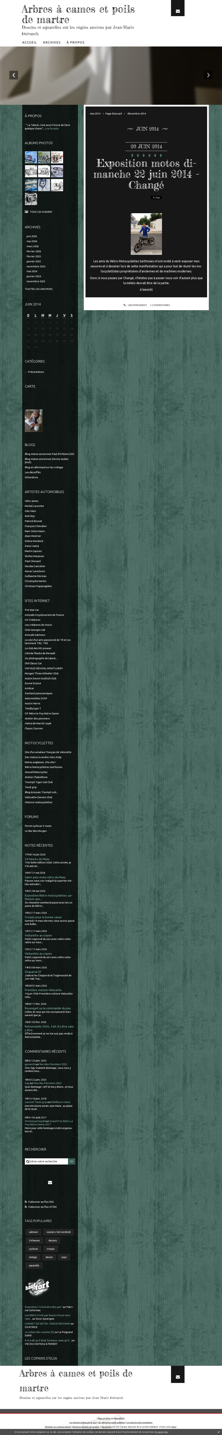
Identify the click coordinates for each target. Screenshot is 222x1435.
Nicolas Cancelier (35, 566)
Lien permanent (137, 305)
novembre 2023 (36, 281)
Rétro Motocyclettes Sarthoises (43, 767)
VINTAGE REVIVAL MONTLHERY (44, 668)
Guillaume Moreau (35, 576)
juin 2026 (32, 236)
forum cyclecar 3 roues (38, 825)
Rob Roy (30, 516)
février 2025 (34, 256)
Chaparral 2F (33, 971)
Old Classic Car (33, 663)
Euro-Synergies (45, 1318)
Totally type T (33, 708)
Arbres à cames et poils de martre (78, 14)
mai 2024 (32, 271)
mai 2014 (95, 113)
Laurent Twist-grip (36, 1102)
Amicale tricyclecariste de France (44, 614)
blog (174, 1427)
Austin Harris (32, 703)
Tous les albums (41, 211)
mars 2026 (33, 246)
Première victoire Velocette (43, 990)
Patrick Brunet (33, 521)
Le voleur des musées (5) (39, 1332)
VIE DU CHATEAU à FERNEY (41, 1343)
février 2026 (34, 251)
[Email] (178, 8)
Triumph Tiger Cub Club (39, 782)
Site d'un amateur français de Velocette (48, 752)
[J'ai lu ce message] (218, 1431)
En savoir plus (161, 1432)
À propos (76, 42)
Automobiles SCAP (36, 698)
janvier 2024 (34, 276)
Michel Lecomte (34, 505)
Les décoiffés (33, 472)
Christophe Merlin (35, 581)
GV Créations (32, 619)
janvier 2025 (34, 261)
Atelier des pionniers (37, 718)
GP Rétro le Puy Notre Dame (42, 713)
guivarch (30, 1064)
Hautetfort (119, 1418)
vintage (33, 1257)
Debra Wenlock (34, 541)
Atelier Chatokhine (36, 777)
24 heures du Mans (37, 859)
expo (64, 1257)
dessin (49, 1257)
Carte (30, 386)
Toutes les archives (39, 288)
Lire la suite (52, 128)
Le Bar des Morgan (36, 830)
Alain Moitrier (33, 535)
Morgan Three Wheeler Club (41, 673)
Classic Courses (34, 728)
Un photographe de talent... (41, 658)
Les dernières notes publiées (111, 1422)
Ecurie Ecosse (33, 683)
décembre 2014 (136, 113)
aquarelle (34, 1265)
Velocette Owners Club (38, 797)
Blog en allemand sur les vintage (44, 467)
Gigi (27, 1083)
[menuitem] (30, 42)
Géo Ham (30, 511)
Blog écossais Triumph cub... (41, 792)
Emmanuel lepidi (35, 1121)
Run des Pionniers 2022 (53, 1064)
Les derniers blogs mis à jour (83, 1422)
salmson (33, 1232)
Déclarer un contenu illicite (58, 1427)
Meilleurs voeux (61, 1102)
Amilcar (29, 688)
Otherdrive (31, 477)
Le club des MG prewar (38, 648)
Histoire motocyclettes (38, 802)
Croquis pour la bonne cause (43, 917)
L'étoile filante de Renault (40, 653)
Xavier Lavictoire (35, 571)
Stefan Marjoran (34, 556)
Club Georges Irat (35, 629)
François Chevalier (36, 526)
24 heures (34, 1240)
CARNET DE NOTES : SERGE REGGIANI (47, 1323)
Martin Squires (33, 551)
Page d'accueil (113, 113)
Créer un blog (103, 1418)
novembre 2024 (36, 266)
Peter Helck (32, 546)
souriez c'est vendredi (59, 1232)
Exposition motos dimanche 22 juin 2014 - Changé (146, 173)
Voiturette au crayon (38, 935)
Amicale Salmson (35, 634)
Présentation (36, 371)
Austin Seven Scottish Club (40, 678)
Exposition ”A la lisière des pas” (43, 1306)
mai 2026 (32, 241)
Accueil (29, 42)
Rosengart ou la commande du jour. (48, 1008)
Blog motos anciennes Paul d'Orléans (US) (49, 453)
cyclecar (33, 1248)
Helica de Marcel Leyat (38, 723)
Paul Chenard (33, 561)
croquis (51, 1248)
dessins (53, 1240)
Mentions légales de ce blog (85, 1427)
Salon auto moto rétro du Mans (45, 877)
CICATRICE (31, 1327)
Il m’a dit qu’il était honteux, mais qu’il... (48, 1340)
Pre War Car (32, 609)
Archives (52, 42)
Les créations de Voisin (38, 624)
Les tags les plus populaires (139, 1422)
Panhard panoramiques (39, 693)
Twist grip (31, 787)
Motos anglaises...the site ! (40, 762)
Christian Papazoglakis (38, 586)
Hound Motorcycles (36, 772)
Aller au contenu (13, 3)
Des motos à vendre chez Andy (43, 757)
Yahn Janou (31, 500)
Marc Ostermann (35, 531)
